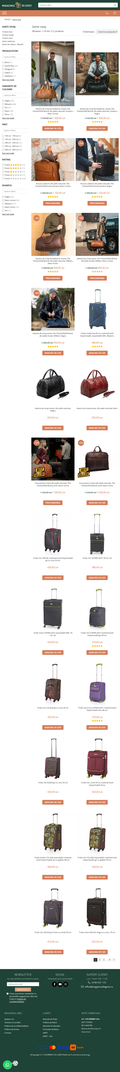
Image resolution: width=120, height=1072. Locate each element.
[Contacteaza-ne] (107, 13)
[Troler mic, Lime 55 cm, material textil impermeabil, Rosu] (97, 758)
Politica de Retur (50, 1022)
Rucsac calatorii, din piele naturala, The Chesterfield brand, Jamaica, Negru (97, 184)
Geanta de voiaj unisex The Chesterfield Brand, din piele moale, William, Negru (53, 334)
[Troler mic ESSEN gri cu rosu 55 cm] (52, 758)
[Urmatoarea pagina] (114, 960)
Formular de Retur (51, 1029)
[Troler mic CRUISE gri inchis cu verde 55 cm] (52, 908)
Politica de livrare (11, 1029)
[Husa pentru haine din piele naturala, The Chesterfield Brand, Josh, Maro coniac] (52, 459)
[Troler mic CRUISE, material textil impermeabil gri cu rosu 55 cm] (52, 533)
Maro (7, 111)
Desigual (8, 69)
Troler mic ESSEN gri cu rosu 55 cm (53, 782)
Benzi (7, 62)
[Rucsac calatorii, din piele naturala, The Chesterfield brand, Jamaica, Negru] (97, 159)
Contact (7, 1032)
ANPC (45, 1032)
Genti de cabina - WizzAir (12, 44)
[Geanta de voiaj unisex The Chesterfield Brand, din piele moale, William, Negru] (52, 309)
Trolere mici (7, 31)
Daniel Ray (9, 65)
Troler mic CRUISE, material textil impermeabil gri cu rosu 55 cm (53, 559)
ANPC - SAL (48, 1036)
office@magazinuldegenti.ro (98, 986)
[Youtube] (60, 984)
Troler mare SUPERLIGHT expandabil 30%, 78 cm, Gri (53, 634)
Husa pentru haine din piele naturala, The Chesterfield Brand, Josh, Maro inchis (97, 484)
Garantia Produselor (51, 1026)
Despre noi (9, 1019)
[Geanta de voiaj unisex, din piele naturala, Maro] (97, 384)
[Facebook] (54, 984)
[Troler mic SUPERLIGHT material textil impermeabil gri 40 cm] (97, 608)
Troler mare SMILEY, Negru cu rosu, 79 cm (97, 932)
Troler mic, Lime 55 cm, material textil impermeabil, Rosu (97, 783)
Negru (7, 100)
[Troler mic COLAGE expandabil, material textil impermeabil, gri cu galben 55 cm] (97, 833)
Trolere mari (7, 38)
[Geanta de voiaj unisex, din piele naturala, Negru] (52, 384)
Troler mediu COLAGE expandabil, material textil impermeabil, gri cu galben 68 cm (52, 858)
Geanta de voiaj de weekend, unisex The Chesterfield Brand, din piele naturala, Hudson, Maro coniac (53, 111)
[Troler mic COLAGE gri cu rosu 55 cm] (52, 683)
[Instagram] (65, 984)
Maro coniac (10, 200)
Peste (7, 164)
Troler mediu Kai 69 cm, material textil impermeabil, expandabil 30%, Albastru (97, 334)
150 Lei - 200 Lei (11, 139)
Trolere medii (8, 35)
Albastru (8, 104)
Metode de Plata (50, 1019)
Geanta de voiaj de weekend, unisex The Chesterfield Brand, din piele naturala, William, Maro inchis (53, 261)
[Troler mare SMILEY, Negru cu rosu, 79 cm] (97, 908)
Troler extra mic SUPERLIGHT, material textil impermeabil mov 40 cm (97, 709)
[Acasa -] (16, 5)
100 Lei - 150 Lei (11, 135)
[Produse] (4, 14)
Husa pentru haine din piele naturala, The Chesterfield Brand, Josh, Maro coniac (53, 484)
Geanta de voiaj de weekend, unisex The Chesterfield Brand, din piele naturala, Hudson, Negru (97, 111)
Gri (6, 107)
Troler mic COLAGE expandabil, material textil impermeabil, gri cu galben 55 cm (97, 858)
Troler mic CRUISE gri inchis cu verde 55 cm (52, 932)
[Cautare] (115, 5)
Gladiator (9, 76)
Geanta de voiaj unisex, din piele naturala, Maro (97, 408)
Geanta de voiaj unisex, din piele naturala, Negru (53, 409)
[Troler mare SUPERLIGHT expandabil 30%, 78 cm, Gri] (52, 608)
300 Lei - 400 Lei (11, 149)
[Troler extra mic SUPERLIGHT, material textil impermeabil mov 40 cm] (97, 683)
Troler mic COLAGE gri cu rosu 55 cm (52, 708)
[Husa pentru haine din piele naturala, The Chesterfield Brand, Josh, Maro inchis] (97, 459)
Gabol (7, 72)
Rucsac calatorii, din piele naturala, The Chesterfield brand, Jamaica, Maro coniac (53, 184)
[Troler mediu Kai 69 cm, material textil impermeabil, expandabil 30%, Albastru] (97, 309)
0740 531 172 (98, 982)
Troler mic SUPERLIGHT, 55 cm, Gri (97, 558)
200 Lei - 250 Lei (11, 142)
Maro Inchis (10, 207)
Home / (8, 19)
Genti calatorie (8, 41)
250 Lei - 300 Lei (11, 146)
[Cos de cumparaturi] (115, 13)
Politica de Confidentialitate (17, 1000)
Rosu (7, 114)
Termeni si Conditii (12, 1022)
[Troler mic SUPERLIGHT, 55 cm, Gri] (97, 533)
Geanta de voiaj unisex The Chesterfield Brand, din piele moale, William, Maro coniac (97, 259)
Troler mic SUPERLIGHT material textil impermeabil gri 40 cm (97, 634)
